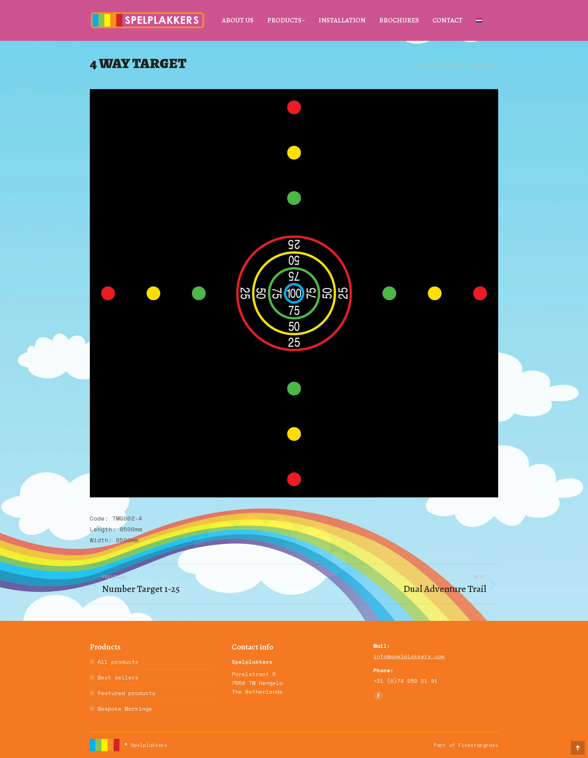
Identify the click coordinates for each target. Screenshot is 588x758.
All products (118, 662)
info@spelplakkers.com (409, 656)
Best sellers (118, 677)
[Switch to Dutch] (479, 20)
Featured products (127, 693)
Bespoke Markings (125, 709)
